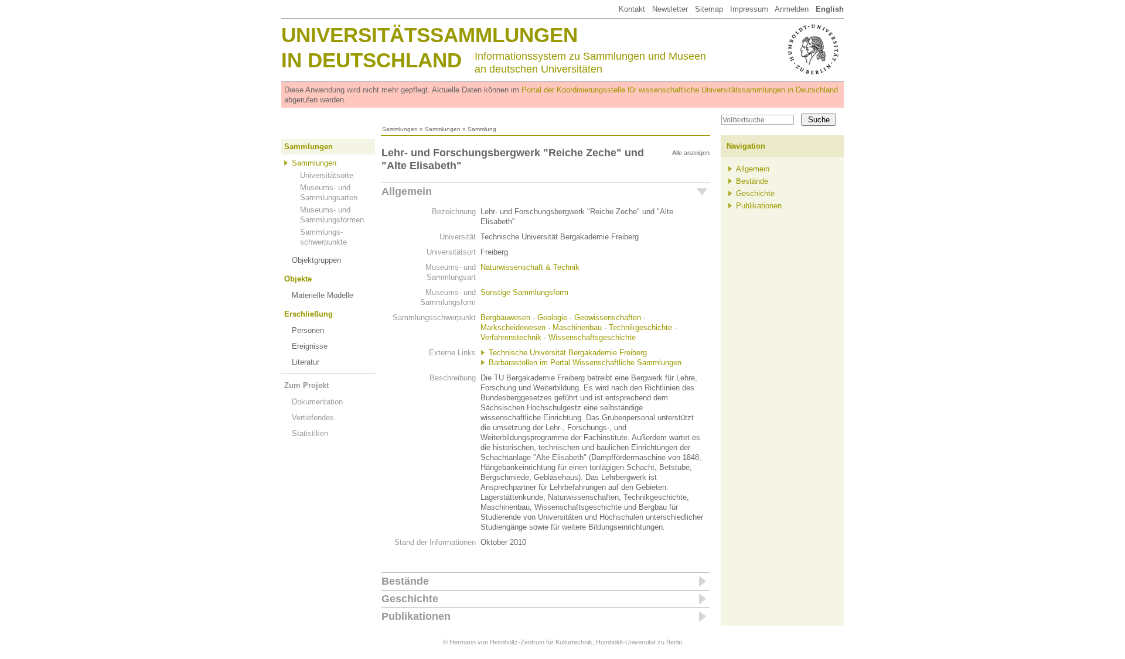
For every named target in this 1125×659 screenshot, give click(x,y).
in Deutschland (371, 60)
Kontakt (632, 9)
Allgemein (406, 191)
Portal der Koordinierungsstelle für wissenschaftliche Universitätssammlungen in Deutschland (679, 89)
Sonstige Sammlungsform (524, 292)
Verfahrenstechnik (510, 337)
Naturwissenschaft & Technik (529, 267)
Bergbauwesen (505, 317)
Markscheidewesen (513, 327)
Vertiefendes (313, 417)
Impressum (749, 9)
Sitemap (709, 9)
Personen (308, 330)
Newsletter (670, 9)
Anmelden (792, 9)
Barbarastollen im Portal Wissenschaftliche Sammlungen (585, 362)
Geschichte (409, 599)
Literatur (305, 362)
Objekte (298, 278)
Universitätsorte (326, 175)
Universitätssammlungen (429, 34)
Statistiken (310, 433)
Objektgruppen (316, 260)
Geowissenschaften (607, 317)
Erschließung (308, 314)
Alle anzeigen (691, 152)
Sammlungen (400, 129)
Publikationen (416, 616)
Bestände (405, 581)
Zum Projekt (306, 385)
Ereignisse (310, 346)
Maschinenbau (577, 327)
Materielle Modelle (322, 295)
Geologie (552, 317)
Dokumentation (317, 401)
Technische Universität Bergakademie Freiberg (568, 352)
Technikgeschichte (640, 327)
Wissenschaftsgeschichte (592, 337)
